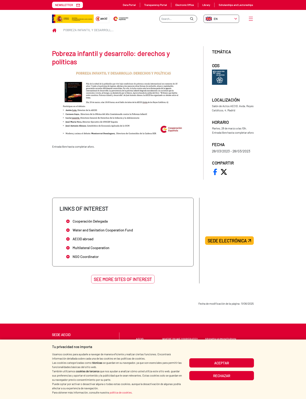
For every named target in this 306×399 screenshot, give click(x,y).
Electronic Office (184, 4)
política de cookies (120, 392)
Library (206, 4)
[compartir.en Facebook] (215, 172)
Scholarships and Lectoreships (236, 4)
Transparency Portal (155, 4)
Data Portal (129, 4)
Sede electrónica (227, 240)
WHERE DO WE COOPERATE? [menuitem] (180, 339)
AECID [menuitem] (139, 339)
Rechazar (221, 376)
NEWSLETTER (64, 5)
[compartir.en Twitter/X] (224, 172)
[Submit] (191, 18)
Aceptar (221, 363)
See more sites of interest (123, 279)
